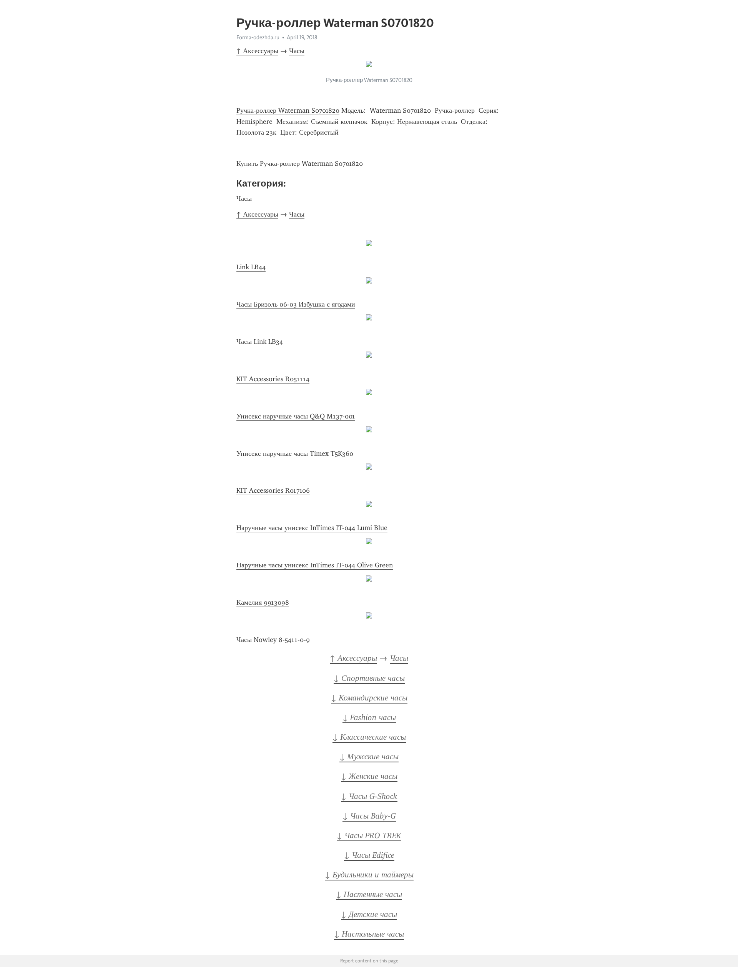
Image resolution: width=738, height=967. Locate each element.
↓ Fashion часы (369, 717)
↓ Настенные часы (369, 894)
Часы (296, 51)
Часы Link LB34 (259, 341)
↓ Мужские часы (369, 757)
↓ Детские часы (369, 914)
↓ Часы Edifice (369, 855)
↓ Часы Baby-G (369, 816)
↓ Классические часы (369, 737)
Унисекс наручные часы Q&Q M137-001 (295, 416)
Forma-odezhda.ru (257, 37)
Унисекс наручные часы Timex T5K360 (294, 453)
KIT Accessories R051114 (272, 379)
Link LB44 (251, 267)
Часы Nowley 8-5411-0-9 (273, 639)
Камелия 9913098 (262, 602)
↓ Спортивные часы (369, 678)
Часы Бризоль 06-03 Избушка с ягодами (295, 304)
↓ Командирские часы (369, 698)
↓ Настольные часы (369, 934)
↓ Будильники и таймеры (369, 875)
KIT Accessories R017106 (273, 490)
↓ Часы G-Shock (369, 796)
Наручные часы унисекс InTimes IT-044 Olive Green (314, 565)
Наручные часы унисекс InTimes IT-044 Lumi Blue (311, 528)
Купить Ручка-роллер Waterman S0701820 (299, 163)
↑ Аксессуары (257, 51)
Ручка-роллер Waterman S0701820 (287, 110)
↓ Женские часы (369, 776)
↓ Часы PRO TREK (369, 835)
